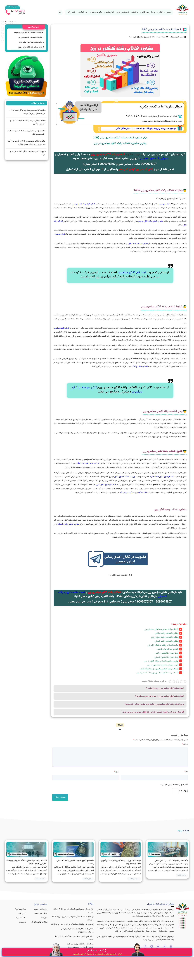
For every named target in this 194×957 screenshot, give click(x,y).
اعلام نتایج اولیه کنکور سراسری (83, 204)
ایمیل (116, 771)
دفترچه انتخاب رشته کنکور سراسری (150, 221)
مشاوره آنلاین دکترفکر (39, 922)
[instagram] (151, 946)
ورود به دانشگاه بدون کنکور (124, 476)
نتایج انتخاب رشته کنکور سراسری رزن (30, 47)
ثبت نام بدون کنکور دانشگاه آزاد (162, 476)
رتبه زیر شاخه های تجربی (167, 649)
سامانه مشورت (20, 917)
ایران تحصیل (60, 234)
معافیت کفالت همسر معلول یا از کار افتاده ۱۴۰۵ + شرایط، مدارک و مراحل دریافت (27, 112)
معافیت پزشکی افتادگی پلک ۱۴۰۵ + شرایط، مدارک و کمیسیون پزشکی (27, 132)
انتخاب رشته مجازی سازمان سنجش (162, 629)
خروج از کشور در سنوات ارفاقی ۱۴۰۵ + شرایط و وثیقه (28, 153)
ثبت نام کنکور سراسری (132, 272)
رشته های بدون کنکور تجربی (105, 484)
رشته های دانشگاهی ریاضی (166, 653)
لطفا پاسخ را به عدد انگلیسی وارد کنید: (174, 784)
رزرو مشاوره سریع (40, 909)
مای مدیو (22, 922)
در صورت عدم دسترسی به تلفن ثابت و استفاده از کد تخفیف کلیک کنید (145, 128)
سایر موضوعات (96, 12)
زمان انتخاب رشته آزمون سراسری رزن (30, 42)
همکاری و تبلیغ (20, 909)
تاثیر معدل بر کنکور (126, 492)
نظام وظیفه (109, 12)
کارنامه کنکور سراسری (61, 328)
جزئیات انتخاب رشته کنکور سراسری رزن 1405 (28, 32)
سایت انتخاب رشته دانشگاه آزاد (164, 645)
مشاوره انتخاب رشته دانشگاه (68, 524)
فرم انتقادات (82, 12)
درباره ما (44, 917)
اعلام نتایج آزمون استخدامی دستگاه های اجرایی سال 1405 (74, 938)
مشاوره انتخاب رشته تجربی (166, 637)
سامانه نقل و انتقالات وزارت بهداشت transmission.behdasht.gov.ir (80, 945)
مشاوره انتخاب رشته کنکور (138, 243)
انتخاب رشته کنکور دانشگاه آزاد (87, 463)
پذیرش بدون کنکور (148, 12)
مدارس (168, 12)
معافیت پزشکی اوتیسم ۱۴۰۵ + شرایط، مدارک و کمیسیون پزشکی (28, 122)
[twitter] (158, 946)
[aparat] (171, 946)
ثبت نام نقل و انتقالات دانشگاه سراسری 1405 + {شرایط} (72, 924)
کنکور (160, 12)
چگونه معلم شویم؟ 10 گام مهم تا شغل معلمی (171, 860)
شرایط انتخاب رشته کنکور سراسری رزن (30, 37)
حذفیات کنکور (143, 492)
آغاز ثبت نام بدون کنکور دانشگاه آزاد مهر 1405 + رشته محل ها (73, 911)
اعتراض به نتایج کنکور (140, 366)
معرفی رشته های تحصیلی (154, 158)
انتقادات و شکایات (40, 913)
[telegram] (164, 946)
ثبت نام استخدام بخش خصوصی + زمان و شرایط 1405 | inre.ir (72, 918)
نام (186, 771)
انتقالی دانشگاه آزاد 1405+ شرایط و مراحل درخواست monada (77, 930)
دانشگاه (135, 12)
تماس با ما (71, 12)
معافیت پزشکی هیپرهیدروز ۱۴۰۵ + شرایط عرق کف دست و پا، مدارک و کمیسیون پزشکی (27, 143)
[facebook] (145, 946)
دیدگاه (185, 744)
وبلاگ (172, 37)
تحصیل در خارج (123, 12)
